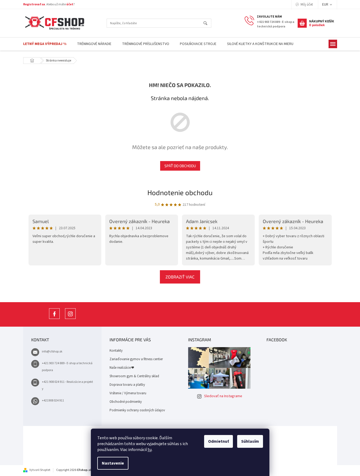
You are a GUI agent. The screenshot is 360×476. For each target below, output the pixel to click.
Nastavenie (113, 463)
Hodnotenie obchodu (180, 192)
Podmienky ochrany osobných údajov (137, 410)
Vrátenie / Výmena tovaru (128, 393)
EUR (325, 4)
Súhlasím (250, 441)
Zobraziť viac (180, 276)
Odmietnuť (218, 441)
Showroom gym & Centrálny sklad (134, 376)
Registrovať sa (34, 4)
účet (69, 4)
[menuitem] (45, 44)
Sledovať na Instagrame (223, 396)
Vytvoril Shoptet (39, 470)
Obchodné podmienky (126, 401)
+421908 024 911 (53, 400)
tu (150, 450)
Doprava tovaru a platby (127, 384)
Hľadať (207, 23)
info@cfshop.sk (52, 351)
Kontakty (116, 350)
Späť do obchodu (180, 165)
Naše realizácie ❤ (122, 367)
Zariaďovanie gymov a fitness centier (136, 359)
